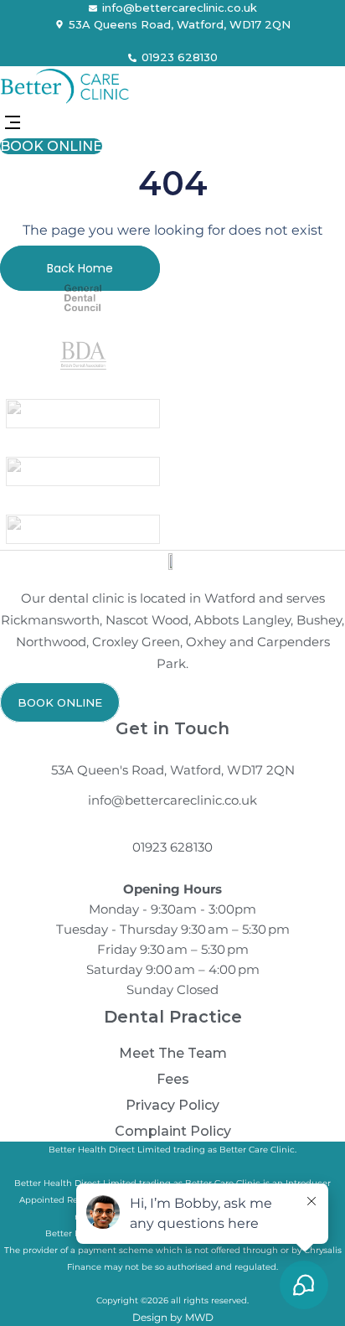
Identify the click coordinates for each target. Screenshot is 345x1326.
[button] (12, 124)
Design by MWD (173, 1317)
